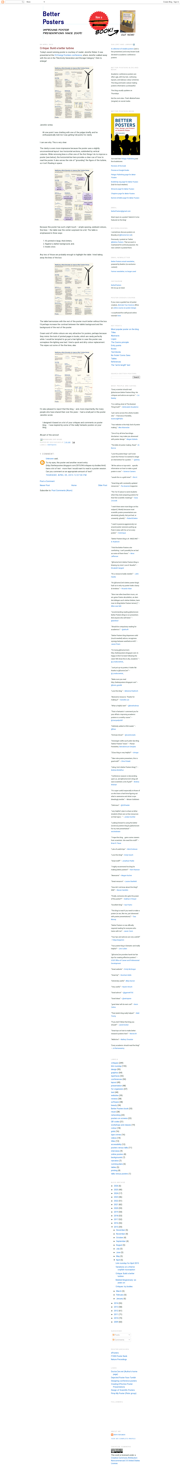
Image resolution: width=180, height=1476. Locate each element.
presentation (116, 1086)
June (118, 1252)
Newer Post (45, 485)
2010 (116, 1318)
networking (116, 1115)
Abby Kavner (130, 981)
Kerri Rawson (135, 870)
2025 (116, 1190)
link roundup (116, 1066)
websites (115, 1095)
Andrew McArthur (117, 770)
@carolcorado (130, 735)
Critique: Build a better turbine (57, 48)
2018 (116, 1216)
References (116, 362)
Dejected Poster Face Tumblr (123, 1378)
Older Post (102, 485)
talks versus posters (119, 1174)
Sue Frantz (128, 905)
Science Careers (129, 471)
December (121, 1230)
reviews (114, 1099)
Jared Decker (124, 1025)
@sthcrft (125, 629)
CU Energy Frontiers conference (68, 55)
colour (114, 1128)
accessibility (116, 1144)
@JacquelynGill (117, 720)
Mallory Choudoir (127, 1039)
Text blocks (116, 352)
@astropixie (126, 998)
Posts (117, 1335)
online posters (117, 1154)
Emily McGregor (130, 969)
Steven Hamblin (122, 890)
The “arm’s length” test (120, 365)
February (120, 1295)
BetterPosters (116, 285)
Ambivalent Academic (130, 407)
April (118, 1260)
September (121, 1241)
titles (113, 1141)
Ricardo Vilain (127, 589)
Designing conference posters (124, 1381)
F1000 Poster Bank (119, 1356)
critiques (51, 445)
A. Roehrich (115, 542)
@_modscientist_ (117, 662)
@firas (113, 729)
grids (113, 1131)
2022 (116, 1201)
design (114, 1069)
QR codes (115, 1122)
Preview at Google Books (120, 170)
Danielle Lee (124, 700)
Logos (113, 339)
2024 (116, 1193)
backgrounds (116, 1157)
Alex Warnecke (123, 427)
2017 (116, 1219)
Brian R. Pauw (116, 843)
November (121, 1234)
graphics (114, 1073)
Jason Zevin (128, 931)
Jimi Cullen (123, 949)
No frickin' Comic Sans (120, 355)
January (120, 1299)
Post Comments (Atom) (62, 490)
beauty (114, 1105)
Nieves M (133, 1034)
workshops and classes (121, 1125)
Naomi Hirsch (127, 987)
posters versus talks (119, 1148)
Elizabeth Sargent (117, 568)
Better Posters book (119, 1109)
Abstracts (115, 336)
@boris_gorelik (116, 685)
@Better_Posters (117, 242)
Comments (119, 1340)
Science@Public (117, 419)
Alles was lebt (116, 606)
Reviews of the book (118, 166)
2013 (116, 1307)
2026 (116, 1186)
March (119, 1291)
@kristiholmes (133, 706)
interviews (115, 1151)
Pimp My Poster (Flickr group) (123, 1393)
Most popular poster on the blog (125, 329)
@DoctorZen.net (126, 235)
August (119, 1245)
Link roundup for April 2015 (127, 1263)
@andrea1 (115, 621)
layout (113, 1082)
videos (114, 1138)
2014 (116, 1303)
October (120, 1237)
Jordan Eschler (129, 817)
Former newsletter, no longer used (123, 271)
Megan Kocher (126, 875)
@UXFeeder (125, 805)
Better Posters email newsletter (122, 261)
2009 (116, 1322)
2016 (116, 1223)
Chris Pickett (125, 761)
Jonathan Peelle (128, 861)
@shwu (137, 460)
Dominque (122, 533)
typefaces (115, 1076)
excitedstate (115, 831)
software (115, 1102)
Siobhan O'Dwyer (130, 899)
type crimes (116, 1135)
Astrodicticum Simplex (127, 747)
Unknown (50, 459)
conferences (116, 1079)
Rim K (135, 477)
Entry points (116, 345)
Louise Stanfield (131, 881)
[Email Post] (73, 442)
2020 (116, 1208)
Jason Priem (115, 644)
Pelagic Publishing (128, 159)
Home (74, 485)
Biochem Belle (126, 975)
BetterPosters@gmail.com (121, 211)
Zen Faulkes (119, 1434)
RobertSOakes (132, 518)
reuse (113, 1112)
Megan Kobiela (132, 439)
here (119, 316)
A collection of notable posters (122, 49)
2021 (116, 1204)
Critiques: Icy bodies (124, 1286)
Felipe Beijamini (118, 940)
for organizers (117, 1089)
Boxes (113, 349)
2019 (116, 1212)
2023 (116, 1197)
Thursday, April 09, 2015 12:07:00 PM (66, 475)
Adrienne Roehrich (131, 691)
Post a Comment (47, 481)
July (118, 1249)
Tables (114, 359)
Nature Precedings (119, 1359)
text (112, 1092)
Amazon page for (122, 189)
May (118, 1256)
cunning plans (117, 1164)
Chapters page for (123, 194)
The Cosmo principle (120, 342)
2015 (116, 1227)
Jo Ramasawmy (118, 1048)
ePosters (115, 1353)
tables (113, 1167)
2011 (116, 1314)
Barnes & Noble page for (125, 198)
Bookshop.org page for (124, 182)
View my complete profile (123, 1438)
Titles (113, 332)
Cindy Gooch (128, 855)
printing (114, 1170)
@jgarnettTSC (128, 993)
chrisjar (135, 753)
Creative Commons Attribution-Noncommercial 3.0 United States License (125, 1461)
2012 (116, 1311)
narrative (115, 1161)
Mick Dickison (132, 849)
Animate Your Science (126, 305)
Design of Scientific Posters (123, 1390)
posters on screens (119, 1118)
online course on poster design (124, 308)
